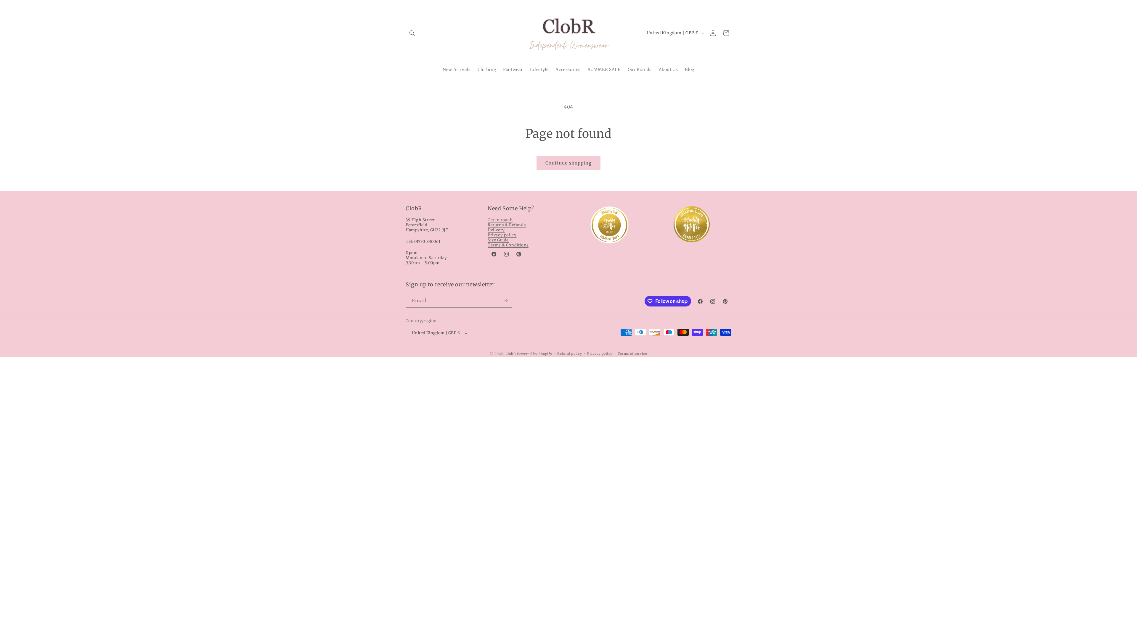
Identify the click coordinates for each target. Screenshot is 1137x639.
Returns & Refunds (507, 224)
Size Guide (498, 240)
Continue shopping (568, 163)
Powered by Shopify (534, 354)
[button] (412, 33)
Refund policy (569, 353)
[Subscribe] (505, 301)
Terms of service (632, 353)
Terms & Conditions (508, 245)
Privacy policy (502, 235)
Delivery (496, 230)
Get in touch (500, 219)
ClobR (511, 354)
